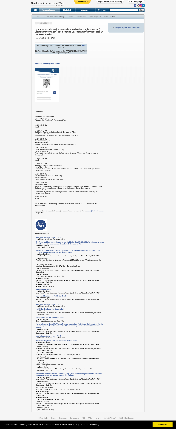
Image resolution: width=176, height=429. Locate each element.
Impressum (63, 418)
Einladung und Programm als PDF (47, 63)
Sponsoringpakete (95, 17)
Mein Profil (133, 2)
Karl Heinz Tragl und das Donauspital (50, 309)
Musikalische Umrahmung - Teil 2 (48, 304)
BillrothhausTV (81, 17)
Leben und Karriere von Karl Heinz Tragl (51, 296)
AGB (83, 418)
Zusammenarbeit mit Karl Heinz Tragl (50, 317)
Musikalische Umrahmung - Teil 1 (48, 237)
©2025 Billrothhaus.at (126, 418)
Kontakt (97, 418)
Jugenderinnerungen (43, 289)
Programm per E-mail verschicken (127, 28)
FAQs (90, 418)
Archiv (71, 17)
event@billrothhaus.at (95, 211)
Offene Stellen (43, 418)
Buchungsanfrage (116, 2)
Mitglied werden (103, 2)
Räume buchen (109, 17)
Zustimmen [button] (162, 425)
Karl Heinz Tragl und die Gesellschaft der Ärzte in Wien (56, 341)
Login (140, 2)
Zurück (37, 17)
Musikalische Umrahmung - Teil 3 (48, 336)
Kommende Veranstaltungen (55, 17)
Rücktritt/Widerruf (109, 418)
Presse (53, 418)
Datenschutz (74, 418)
